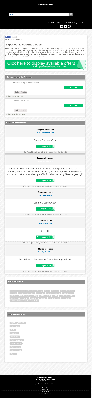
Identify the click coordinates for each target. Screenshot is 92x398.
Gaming (34, 296)
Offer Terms (27, 152)
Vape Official (15, 326)
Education (30, 293)
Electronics (40, 293)
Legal (26, 298)
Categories (76, 23)
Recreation (65, 298)
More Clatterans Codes (45, 223)
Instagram (53, 383)
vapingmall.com (16, 343)
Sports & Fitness (16, 300)
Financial (57, 293)
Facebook (40, 383)
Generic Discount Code (21, 101)
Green (55, 296)
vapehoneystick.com (17, 323)
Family (49, 293)
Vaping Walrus (15, 347)
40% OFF (45, 231)
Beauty (39, 291)
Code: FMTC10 (20, 110)
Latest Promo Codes (63, 23)
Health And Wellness (66, 296)
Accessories (15, 291)
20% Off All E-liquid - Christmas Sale (26, 83)
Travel (26, 300)
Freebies (13, 296)
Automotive (30, 291)
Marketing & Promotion (38, 298)
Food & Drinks (67, 293)
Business (55, 291)
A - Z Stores (50, 23)
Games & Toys (24, 296)
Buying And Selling (67, 291)
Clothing (21, 293)
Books (47, 291)
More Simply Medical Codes (45, 132)
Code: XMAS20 (21, 92)
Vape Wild (14, 333)
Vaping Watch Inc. (16, 340)
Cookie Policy (45, 389)
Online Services (54, 298)
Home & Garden (16, 298)
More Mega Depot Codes (45, 252)
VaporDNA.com (16, 350)
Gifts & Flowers (45, 296)
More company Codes (45, 195)
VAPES (13, 330)
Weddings (35, 300)
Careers (13, 293)
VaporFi (13, 354)
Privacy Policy (45, 391)
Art (23, 291)
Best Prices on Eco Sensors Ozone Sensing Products (45, 259)
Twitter (47, 383)
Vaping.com (14, 336)
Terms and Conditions (45, 393)
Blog (83, 23)
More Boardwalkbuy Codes (45, 161)
